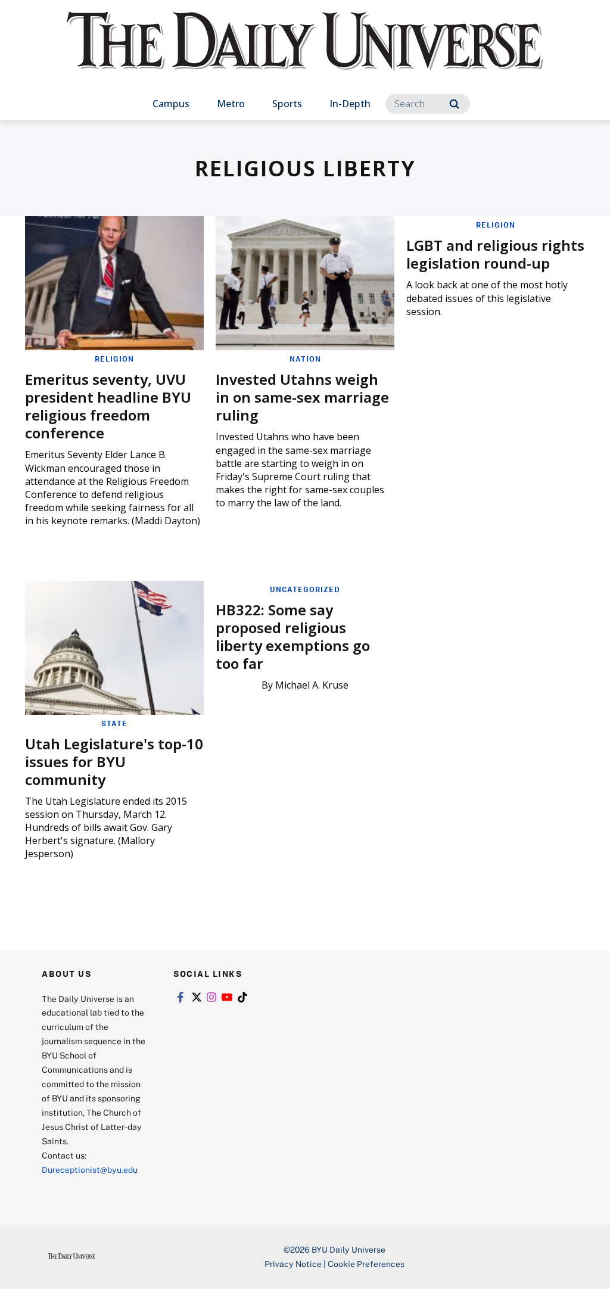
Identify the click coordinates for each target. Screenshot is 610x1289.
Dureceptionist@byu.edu (90, 1170)
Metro (231, 103)
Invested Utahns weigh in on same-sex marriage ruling (302, 397)
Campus (170, 103)
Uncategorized (305, 589)
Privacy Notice (293, 1264)
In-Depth (350, 103)
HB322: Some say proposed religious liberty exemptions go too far (293, 636)
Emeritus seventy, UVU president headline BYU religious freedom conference (108, 406)
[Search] (454, 104)
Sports (287, 103)
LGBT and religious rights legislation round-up (495, 254)
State (114, 723)
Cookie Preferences (366, 1264)
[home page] (305, 53)
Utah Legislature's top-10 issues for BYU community (114, 761)
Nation (305, 358)
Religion (114, 358)
